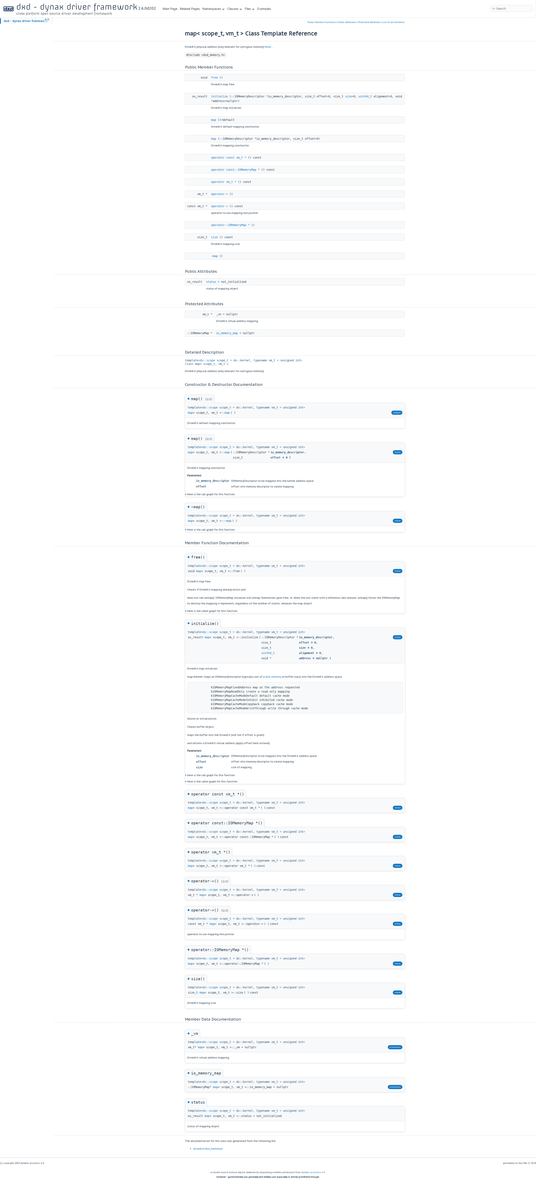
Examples (264, 8)
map (213, 120)
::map (225, 412)
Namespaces (211, 8)
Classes (232, 8)
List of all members (394, 22)
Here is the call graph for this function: (211, 494)
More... (269, 46)
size (348, 96)
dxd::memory (273, 676)
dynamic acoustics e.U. (313, 1172)
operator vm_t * (223, 182)
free (214, 77)
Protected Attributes (369, 22)
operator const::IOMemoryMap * (235, 169)
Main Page (170, 8)
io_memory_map (227, 333)
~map (214, 256)
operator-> (219, 194)
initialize (219, 96)
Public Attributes (347, 22)
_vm (218, 314)
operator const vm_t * (228, 157)
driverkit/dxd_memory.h (208, 1148)
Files (248, 8)
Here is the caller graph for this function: (212, 611)
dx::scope (207, 360)
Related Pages (190, 8)
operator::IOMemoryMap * (230, 225)
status (211, 281)
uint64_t (365, 96)
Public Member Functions (322, 22)
